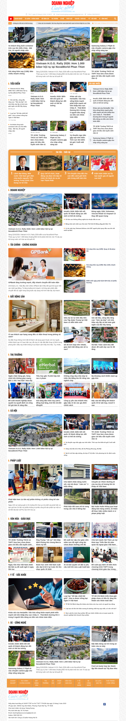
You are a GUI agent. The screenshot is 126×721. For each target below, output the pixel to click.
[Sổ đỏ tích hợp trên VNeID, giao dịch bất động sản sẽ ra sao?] (77, 334)
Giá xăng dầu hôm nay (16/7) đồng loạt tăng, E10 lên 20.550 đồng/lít (48, 403)
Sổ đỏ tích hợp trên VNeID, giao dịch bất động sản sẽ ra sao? (76, 347)
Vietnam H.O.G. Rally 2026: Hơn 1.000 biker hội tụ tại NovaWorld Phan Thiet (17, 91)
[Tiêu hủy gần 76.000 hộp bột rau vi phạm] (49, 366)
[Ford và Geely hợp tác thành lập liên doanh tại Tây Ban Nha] (105, 656)
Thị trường (16, 354)
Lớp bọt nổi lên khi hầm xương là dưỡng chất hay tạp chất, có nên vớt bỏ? (91, 608)
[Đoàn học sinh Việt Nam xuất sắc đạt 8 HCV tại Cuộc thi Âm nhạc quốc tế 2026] (49, 554)
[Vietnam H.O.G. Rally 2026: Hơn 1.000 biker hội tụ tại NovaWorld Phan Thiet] (63, 44)
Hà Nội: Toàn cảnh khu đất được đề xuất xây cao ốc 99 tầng (103, 347)
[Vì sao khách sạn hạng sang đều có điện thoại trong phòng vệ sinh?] (35, 316)
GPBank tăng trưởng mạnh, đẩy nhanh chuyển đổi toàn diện (33, 282)
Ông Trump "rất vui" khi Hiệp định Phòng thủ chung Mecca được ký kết (48, 542)
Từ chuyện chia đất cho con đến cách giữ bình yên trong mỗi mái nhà (77, 176)
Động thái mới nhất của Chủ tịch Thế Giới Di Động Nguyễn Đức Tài (88, 224)
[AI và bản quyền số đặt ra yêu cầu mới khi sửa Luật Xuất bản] (77, 554)
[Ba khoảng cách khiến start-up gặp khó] (105, 366)
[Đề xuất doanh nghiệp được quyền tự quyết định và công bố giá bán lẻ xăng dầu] (21, 390)
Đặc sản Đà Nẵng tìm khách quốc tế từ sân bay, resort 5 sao (103, 403)
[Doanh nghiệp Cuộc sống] (63, 6)
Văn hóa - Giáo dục (35, 132)
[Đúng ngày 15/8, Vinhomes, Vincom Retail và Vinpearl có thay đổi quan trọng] (105, 201)
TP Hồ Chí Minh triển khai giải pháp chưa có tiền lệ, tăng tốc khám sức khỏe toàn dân (104, 598)
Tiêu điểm (15, 83)
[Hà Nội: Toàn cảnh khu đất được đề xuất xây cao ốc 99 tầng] (105, 334)
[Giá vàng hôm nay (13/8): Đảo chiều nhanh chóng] (21, 60)
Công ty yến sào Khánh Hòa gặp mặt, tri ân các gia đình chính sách (75, 403)
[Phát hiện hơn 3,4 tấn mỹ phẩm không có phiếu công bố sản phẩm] (35, 480)
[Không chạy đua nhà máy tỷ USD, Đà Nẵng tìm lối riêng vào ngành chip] (77, 366)
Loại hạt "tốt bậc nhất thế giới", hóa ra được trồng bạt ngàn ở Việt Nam (18, 115)
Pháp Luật (15, 460)
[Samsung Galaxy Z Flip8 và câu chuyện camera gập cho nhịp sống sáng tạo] (105, 35)
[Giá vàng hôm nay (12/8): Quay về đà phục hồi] (74, 254)
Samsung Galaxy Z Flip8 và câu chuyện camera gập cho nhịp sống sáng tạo (103, 48)
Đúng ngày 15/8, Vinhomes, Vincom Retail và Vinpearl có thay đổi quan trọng (104, 213)
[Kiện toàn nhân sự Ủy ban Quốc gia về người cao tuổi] (103, 162)
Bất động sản (11, 109)
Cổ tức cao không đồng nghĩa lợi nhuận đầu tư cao (83, 219)
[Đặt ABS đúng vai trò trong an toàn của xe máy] (105, 634)
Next (114, 170)
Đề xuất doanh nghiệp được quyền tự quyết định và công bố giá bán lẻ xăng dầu (20, 403)
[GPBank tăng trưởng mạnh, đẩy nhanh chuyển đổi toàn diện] (35, 264)
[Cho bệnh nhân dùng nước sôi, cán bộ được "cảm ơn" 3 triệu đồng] (77, 472)
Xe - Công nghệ (53, 132)
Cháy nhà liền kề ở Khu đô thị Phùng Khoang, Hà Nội (83, 449)
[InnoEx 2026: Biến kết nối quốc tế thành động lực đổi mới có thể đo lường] (58, 87)
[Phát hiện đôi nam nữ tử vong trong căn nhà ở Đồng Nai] (77, 496)
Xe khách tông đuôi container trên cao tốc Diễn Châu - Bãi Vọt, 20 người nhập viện (20, 48)
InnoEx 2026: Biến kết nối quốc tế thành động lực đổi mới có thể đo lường (58, 101)
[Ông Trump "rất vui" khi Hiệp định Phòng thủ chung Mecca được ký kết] (49, 530)
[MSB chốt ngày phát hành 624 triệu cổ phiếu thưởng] (74, 286)
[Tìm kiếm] (115, 18)
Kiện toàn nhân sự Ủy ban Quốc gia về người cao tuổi (104, 176)
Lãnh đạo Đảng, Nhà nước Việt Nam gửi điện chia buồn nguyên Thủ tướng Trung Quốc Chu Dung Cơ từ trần (24, 178)
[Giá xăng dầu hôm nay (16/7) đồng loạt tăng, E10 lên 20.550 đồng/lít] (49, 390)
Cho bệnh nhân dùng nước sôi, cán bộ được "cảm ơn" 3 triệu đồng (76, 484)
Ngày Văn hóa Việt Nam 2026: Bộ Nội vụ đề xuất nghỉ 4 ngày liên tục (21, 567)
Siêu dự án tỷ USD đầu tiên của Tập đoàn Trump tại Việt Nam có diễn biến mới (75, 320)
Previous (11, 170)
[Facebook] (104, 704)
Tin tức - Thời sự (63, 152)
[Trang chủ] (10, 19)
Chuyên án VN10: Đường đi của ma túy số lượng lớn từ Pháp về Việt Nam (103, 484)
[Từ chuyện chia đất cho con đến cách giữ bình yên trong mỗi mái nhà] (76, 162)
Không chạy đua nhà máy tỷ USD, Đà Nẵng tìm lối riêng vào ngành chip (77, 378)
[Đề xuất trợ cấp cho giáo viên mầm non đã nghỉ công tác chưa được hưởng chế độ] (77, 530)
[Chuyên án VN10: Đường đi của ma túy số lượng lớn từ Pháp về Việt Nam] (105, 472)
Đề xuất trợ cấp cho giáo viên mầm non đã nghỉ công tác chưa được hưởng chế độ (76, 542)
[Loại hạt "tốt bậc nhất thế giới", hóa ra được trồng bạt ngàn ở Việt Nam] (77, 586)
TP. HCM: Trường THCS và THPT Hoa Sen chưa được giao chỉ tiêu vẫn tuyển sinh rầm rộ (39, 139)
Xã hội (9, 95)
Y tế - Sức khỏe (12, 120)
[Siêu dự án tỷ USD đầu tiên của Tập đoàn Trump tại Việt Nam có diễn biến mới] (77, 308)
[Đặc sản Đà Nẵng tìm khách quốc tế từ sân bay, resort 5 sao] (105, 390)
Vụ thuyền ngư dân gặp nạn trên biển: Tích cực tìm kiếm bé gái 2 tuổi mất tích (78, 139)
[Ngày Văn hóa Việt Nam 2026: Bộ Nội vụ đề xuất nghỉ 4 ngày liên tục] (21, 554)
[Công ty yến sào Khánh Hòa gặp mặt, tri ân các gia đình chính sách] (77, 390)
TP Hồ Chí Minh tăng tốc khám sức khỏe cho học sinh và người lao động (90, 604)
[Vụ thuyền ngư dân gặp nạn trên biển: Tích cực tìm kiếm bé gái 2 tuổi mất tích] (78, 126)
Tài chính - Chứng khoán (23, 244)
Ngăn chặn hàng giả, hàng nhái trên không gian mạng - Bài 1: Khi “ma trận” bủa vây (20, 378)
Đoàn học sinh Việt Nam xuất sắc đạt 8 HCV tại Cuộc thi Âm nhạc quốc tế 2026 (48, 567)
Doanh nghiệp (17, 190)
